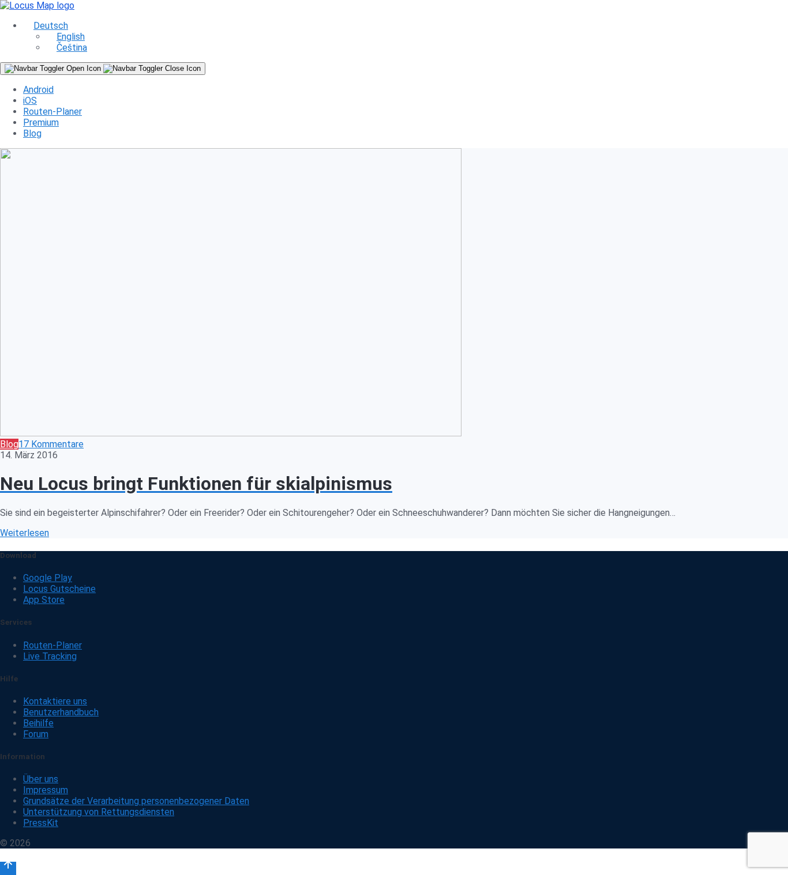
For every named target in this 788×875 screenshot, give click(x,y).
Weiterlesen (24, 532)
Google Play (47, 577)
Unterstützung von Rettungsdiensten (98, 811)
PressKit (40, 822)
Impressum (45, 790)
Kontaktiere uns (55, 701)
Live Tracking (50, 656)
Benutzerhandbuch (61, 712)
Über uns (40, 779)
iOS (30, 100)
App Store (44, 599)
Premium (41, 122)
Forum (35, 734)
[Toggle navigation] (102, 68)
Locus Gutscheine (59, 588)
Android (38, 89)
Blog (32, 133)
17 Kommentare (51, 444)
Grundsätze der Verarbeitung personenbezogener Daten (136, 800)
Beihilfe (38, 723)
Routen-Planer (52, 111)
